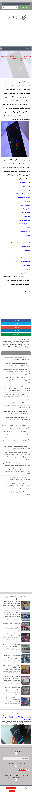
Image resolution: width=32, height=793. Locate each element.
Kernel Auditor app (24, 190)
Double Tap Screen (24, 224)
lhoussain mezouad (15, 61)
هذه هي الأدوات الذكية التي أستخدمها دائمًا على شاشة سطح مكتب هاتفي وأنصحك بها (17, 433)
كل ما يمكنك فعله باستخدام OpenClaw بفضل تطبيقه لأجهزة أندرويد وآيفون (17, 364)
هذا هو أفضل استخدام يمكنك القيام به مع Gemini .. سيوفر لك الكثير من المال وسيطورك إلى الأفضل (16, 471)
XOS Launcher (26, 239)
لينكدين (15, 330)
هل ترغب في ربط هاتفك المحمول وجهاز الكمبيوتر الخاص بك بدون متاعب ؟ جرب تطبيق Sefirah (18, 419)
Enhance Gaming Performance (21, 261)
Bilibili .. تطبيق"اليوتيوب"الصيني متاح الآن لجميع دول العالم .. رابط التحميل (17, 358)
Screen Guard (26, 250)
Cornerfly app (26, 186)
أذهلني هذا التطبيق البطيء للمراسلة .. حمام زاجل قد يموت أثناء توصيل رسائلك (16, 447)
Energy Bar (26, 209)
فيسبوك (15, 320)
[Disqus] (16, 521)
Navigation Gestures (24, 273)
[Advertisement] (16, 32)
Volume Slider (26, 246)
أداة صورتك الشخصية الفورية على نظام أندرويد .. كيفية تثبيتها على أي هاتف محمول (16, 427)
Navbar (28, 235)
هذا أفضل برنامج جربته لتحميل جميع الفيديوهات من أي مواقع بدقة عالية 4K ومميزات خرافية (11, 678)
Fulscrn (28, 227)
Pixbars (28, 254)
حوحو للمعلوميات (11, 787)
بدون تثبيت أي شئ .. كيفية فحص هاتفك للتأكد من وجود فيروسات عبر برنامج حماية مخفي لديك (16, 440)
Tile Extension (26, 212)
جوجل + (15, 327)
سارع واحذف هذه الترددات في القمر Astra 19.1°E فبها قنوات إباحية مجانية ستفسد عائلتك (12, 689)
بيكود (11, 790)
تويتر (15, 324)
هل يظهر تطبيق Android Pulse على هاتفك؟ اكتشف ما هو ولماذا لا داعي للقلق (16, 412)
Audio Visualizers (25, 205)
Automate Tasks (25, 257)
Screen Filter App (25, 182)
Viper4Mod (27, 201)
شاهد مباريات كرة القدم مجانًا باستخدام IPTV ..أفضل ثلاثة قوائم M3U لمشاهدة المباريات (12, 657)
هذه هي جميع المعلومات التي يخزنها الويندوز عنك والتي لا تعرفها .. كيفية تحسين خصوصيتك (16, 464)
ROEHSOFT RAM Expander (22, 193)
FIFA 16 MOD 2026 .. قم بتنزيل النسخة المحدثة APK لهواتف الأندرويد (11, 625)
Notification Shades (24, 231)
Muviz (28, 269)
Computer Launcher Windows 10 (20, 242)
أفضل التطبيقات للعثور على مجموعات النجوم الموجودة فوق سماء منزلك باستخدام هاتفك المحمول (16, 371)
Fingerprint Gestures (24, 197)
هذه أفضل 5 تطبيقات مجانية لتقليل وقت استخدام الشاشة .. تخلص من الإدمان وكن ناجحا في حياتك (17, 397)
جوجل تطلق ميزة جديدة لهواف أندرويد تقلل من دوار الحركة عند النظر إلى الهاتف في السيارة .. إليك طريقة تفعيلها (16, 405)
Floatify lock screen (24, 220)
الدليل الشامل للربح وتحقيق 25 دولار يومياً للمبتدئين (17, 493)
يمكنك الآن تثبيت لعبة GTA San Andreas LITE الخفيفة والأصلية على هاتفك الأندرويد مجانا (11, 667)
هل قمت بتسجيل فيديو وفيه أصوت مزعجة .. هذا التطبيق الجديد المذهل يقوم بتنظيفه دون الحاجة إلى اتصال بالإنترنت (16, 717)
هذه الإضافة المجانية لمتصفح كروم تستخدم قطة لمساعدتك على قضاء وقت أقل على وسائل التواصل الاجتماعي (16, 486)
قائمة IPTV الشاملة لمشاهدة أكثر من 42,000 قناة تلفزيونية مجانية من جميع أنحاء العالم (12, 614)
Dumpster (27, 216)
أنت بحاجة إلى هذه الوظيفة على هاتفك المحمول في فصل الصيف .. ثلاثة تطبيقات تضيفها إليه (16, 380)
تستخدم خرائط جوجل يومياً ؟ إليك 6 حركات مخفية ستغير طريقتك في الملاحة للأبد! (17, 478)
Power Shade (26, 265)
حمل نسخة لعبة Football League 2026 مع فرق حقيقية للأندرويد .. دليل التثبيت (12, 699)
